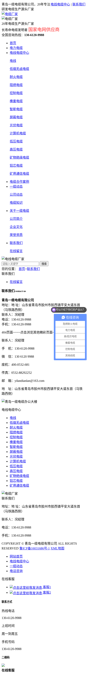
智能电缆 (16, 109)
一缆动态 (16, 186)
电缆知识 (16, 202)
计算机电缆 (18, 133)
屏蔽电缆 (16, 117)
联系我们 (78, 4)
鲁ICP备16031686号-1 (34, 548)
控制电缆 (16, 93)
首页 (13, 43)
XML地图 (57, 548)
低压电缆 (16, 141)
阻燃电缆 (16, 85)
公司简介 (16, 218)
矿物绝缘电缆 (19, 157)
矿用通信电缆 (19, 173)
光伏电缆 (16, 125)
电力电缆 (16, 48)
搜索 (44, 263)
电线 (13, 60)
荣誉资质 (16, 235)
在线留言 (16, 251)
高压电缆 (16, 149)
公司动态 (16, 194)
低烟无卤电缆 (19, 69)
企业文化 (16, 226)
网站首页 (16, 556)
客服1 (46, 587)
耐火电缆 (16, 77)
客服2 (46, 592)
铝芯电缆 (16, 165)
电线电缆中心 (60, 4)
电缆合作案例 (19, 181)
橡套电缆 (16, 101)
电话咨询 (16, 571)
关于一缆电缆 (19, 210)
